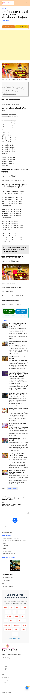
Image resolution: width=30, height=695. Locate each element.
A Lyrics (4, 8)
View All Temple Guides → (15, 638)
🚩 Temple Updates (8, 26)
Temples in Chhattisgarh (8, 586)
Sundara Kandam (7, 551)
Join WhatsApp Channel (8, 311)
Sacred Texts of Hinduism (8, 526)
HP (14, 612)
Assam (15, 634)
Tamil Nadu (7, 625)
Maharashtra (22, 620)
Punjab (23, 629)
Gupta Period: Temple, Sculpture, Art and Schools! (14, 540)
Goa (17, 607)
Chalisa (4, 546)
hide (17, 84)
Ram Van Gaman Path (7, 532)
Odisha (16, 629)
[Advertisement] (15, 45)
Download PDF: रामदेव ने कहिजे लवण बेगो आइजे (13, 180)
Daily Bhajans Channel (21, 311)
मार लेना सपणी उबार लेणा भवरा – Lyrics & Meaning (18, 424)
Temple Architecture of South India (11, 538)
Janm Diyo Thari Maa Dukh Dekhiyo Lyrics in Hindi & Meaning (17, 472)
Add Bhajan (5, 669)
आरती (4, 550)
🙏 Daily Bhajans (21, 26)
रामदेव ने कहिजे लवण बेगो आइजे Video (11, 95)
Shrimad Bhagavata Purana (9, 553)
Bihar (24, 625)
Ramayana (4, 529)
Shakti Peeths (6, 555)
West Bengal (8, 629)
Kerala (16, 616)
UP (5, 620)
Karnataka (8, 616)
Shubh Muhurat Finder (7, 685)
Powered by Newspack (6, 692)
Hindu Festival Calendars (7, 680)
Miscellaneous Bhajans (12, 488)
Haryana (8, 612)
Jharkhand (21, 612)
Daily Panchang (5, 677)
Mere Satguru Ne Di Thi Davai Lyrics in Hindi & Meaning (17, 454)
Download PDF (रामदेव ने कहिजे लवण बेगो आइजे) (13, 89)
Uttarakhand (17, 625)
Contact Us (5, 668)
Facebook (22, 315)
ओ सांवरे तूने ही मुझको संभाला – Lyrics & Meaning (18, 342)
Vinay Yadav (6, 20)
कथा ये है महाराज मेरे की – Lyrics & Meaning (17, 357)
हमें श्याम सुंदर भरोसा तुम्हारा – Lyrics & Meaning (17, 439)
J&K (12, 607)
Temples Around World (8, 577)
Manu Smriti (5, 542)
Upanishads (5, 545)
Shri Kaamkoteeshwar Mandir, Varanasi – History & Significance (18, 325)
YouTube (14, 315)
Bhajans (4, 548)
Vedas (4, 543)
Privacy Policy (6, 657)
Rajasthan (12, 620)
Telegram (7, 315)
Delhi (5, 607)
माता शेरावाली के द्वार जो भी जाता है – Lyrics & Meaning (18, 409)
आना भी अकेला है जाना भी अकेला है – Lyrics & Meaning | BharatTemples (18, 394)
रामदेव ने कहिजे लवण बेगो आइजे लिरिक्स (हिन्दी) (12, 87)
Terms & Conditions (7, 658)
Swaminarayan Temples (8, 579)
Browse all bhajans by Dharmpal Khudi (11, 304)
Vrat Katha (4, 682)
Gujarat (24, 607)
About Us (5, 666)
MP (23, 616)
